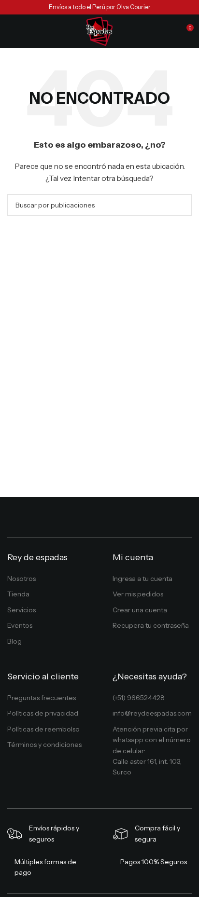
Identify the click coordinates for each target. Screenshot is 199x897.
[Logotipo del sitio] (99, 31)
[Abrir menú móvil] (11, 31)
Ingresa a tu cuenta (142, 578)
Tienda (18, 594)
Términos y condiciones (44, 744)
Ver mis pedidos (138, 594)
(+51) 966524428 (139, 697)
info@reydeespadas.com (152, 713)
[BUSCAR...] (181, 205)
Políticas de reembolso (43, 729)
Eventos (19, 625)
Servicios (21, 610)
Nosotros (21, 578)
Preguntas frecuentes (41, 697)
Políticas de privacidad (42, 713)
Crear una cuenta (140, 610)
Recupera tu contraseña (151, 625)
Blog (14, 641)
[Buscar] (168, 31)
